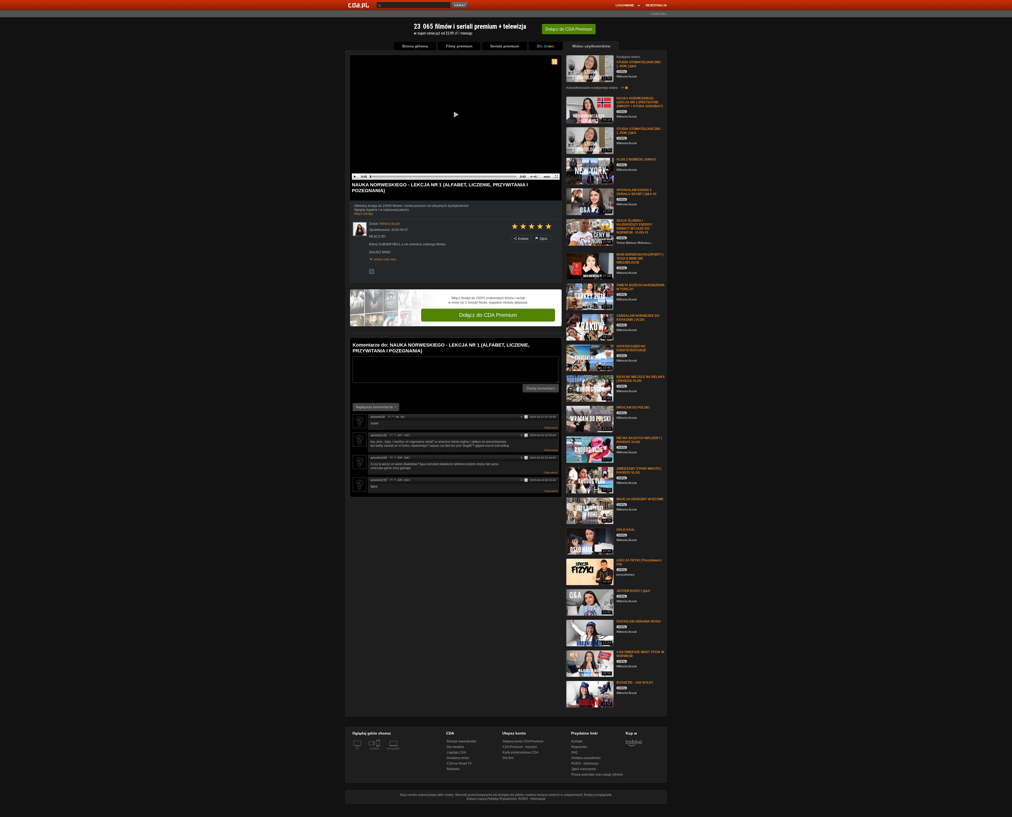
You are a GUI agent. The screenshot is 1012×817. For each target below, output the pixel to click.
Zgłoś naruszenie (583, 769)
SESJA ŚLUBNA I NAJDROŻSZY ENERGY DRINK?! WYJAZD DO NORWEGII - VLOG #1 (634, 226)
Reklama (453, 769)
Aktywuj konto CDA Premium (523, 741)
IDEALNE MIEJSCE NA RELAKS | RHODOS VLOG (640, 379)
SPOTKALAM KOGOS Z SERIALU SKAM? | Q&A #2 (636, 192)
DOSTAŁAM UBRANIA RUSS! (638, 621)
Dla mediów (455, 747)
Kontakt (576, 741)
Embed (522, 239)
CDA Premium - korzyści (520, 747)
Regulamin (579, 747)
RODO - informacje (585, 763)
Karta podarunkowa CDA (520, 752)
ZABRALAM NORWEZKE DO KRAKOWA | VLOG (637, 318)
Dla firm (508, 758)
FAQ (574, 752)
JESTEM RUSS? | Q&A (633, 591)
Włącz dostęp (363, 214)
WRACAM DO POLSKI (632, 407)
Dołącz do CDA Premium (488, 315)
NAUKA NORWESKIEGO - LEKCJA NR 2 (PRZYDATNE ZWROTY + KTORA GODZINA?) (639, 102)
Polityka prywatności (586, 758)
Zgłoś (543, 239)
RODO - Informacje (532, 799)
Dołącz (568, 29)
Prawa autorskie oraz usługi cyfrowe (597, 774)
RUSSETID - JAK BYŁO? (634, 682)
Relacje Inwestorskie (461, 741)
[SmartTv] (378, 751)
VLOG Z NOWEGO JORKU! (636, 159)
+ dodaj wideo (658, 13)
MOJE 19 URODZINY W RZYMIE (640, 499)
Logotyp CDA (456, 752)
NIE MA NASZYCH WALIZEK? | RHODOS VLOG (639, 440)
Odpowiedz (551, 427)
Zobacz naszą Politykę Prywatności (491, 799)
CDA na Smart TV (459, 763)
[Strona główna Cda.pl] (359, 5)
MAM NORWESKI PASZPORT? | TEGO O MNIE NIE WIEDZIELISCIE (639, 258)
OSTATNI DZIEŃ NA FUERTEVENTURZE (631, 348)
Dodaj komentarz (541, 388)
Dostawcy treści (458, 758)
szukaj (460, 5)
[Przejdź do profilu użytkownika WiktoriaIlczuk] (360, 229)
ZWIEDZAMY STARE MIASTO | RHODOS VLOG (638, 470)
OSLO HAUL (625, 530)
